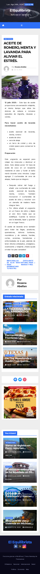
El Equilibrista (20, 10)
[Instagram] (24, 379)
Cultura (8, 303)
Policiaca (9, 518)
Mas (27, 569)
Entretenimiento (11, 490)
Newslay (32, 556)
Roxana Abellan (20, 67)
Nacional (9, 306)
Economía (16, 303)
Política (8, 466)
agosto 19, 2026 (14, 527)
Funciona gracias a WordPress (13, 556)
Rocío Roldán (25, 341)
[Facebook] (15, 379)
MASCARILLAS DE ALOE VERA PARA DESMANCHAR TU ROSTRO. (13, 265)
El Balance (25, 303)
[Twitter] (20, 379)
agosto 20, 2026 (14, 452)
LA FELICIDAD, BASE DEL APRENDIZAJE (17, 310)
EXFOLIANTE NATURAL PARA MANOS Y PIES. (26, 263)
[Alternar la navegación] (21, 25)
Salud (33, 564)
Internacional (10, 442)
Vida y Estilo (8, 39)
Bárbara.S (28, 527)
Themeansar (20, 559)
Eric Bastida (24, 365)
